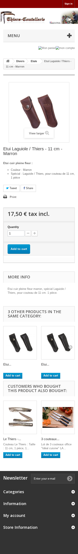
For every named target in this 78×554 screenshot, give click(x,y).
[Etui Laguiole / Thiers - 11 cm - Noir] (20, 342)
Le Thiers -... (12, 439)
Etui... (7, 364)
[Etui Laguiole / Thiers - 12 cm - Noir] (58, 342)
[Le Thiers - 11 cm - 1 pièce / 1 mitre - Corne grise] (20, 417)
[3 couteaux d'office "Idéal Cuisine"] (58, 417)
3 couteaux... (50, 439)
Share (29, 188)
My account (14, 515)
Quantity (13, 227)
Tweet (13, 188)
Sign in (69, 3)
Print (13, 197)
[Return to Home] (8, 61)
